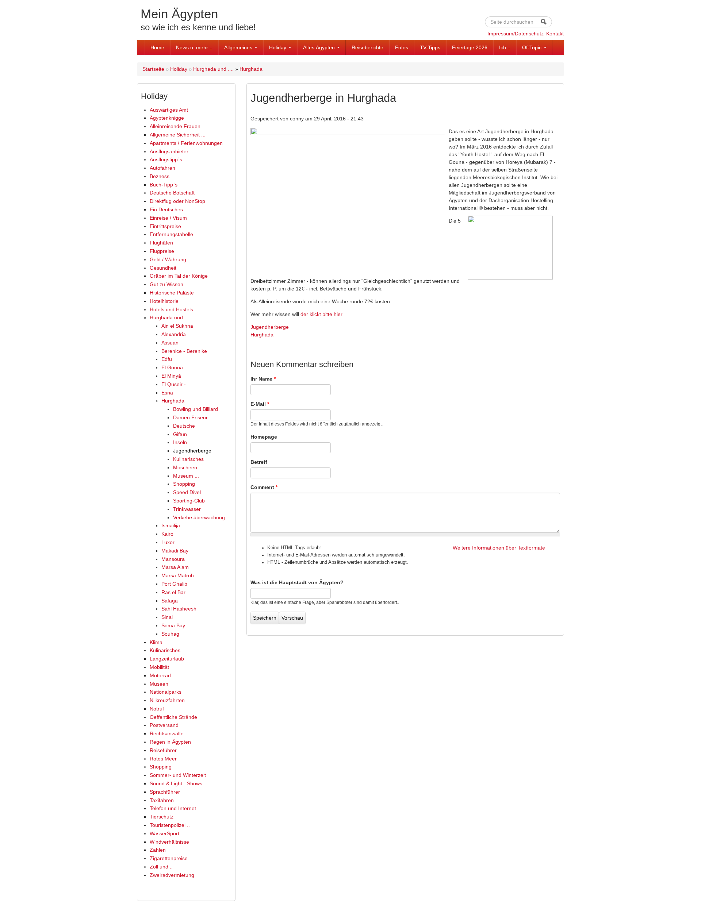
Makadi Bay (174, 551)
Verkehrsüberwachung (199, 517)
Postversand (164, 725)
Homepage (263, 437)
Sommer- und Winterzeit (178, 775)
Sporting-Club (189, 501)
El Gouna (172, 367)
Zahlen (158, 850)
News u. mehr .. (194, 47)
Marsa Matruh (177, 575)
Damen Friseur (190, 417)
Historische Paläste (172, 293)
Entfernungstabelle (171, 234)
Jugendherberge (192, 451)
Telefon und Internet (173, 808)
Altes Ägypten (319, 47)
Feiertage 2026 (469, 47)
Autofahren (162, 168)
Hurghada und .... (213, 69)
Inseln (180, 442)
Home (157, 47)
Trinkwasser (187, 509)
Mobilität (159, 667)
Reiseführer (163, 750)
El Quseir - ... (176, 384)
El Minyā (171, 376)
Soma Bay (173, 625)
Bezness (159, 176)
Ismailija (170, 525)
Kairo (167, 534)
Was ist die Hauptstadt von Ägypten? (297, 582)
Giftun (180, 434)
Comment (263, 487)
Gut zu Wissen (166, 284)
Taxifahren (162, 800)
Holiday (278, 47)
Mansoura (173, 559)
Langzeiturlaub (167, 659)
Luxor (168, 542)
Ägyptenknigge (167, 118)
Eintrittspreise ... (168, 226)
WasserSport (164, 833)
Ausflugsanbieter (169, 151)
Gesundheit (163, 268)
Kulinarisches (188, 459)
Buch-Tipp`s (163, 185)
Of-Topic (532, 47)
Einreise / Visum (168, 218)
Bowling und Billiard (195, 409)
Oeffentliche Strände (173, 717)
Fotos (401, 47)
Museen (159, 684)
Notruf (157, 709)
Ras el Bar (173, 592)
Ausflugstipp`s (166, 159)
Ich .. (504, 47)
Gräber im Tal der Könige (179, 276)
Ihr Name (263, 379)
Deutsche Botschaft (172, 193)
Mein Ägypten (179, 14)
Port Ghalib (174, 584)
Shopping (184, 484)
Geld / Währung (168, 259)
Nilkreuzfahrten (167, 700)
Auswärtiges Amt (169, 110)
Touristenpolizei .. (170, 825)
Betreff (258, 462)
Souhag (170, 634)
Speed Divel (187, 492)
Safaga (169, 601)
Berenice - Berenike (184, 351)
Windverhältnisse (169, 842)
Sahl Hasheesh (178, 609)
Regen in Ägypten (170, 742)
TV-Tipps (430, 47)
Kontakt (555, 33)
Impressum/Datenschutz (515, 33)
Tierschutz (161, 817)
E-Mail (259, 404)
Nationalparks (165, 692)
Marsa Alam (175, 567)
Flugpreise (162, 251)
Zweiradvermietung (172, 875)
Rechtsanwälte (167, 733)
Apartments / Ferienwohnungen (186, 143)
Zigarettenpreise (169, 858)
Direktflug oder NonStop (177, 201)
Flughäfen (161, 243)
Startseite (153, 69)
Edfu (166, 359)
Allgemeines (239, 47)
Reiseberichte (367, 47)
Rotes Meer (163, 759)
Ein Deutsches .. (168, 209)
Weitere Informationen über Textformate (499, 548)
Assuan (170, 343)
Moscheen (185, 467)
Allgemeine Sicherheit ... (178, 135)
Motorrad (160, 675)
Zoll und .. (161, 867)
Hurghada (251, 69)
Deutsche (184, 426)
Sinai (167, 617)
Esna (167, 393)
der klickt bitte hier (321, 314)
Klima (156, 642)
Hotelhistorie (164, 301)
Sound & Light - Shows (176, 783)
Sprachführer (165, 792)
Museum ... (186, 476)
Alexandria (173, 334)
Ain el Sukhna (177, 326)
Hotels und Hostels (171, 309)
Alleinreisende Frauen (175, 126)
